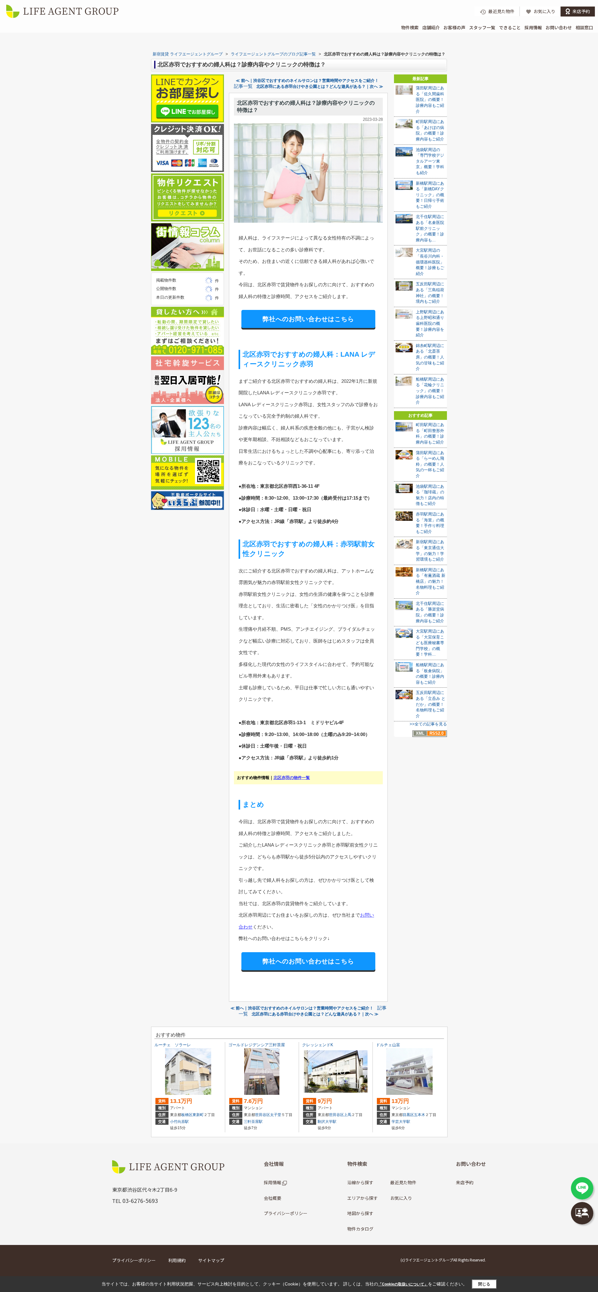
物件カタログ (360, 1229)
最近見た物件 (403, 1182)
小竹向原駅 (179, 1121)
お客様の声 (454, 27)
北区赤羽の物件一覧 (291, 777)
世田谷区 (262, 1115)
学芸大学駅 (401, 1121)
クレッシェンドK (317, 1045)
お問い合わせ (559, 27)
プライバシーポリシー (285, 1213)
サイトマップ (211, 1260)
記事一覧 (243, 86)
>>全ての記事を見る (428, 724)
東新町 (198, 1115)
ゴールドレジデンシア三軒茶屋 (256, 1045)
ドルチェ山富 (388, 1045)
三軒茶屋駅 (253, 1121)
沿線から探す (360, 1182)
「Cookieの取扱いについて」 (403, 1284)
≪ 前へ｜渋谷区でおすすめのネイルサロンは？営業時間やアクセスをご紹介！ (307, 80)
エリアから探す (362, 1198)
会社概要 (272, 1198)
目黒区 (408, 1115)
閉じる (484, 1283)
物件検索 (410, 27)
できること (510, 27)
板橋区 (186, 1115)
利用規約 (177, 1260)
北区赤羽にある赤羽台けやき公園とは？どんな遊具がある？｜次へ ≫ (319, 86)
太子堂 (275, 1115)
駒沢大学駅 (327, 1121)
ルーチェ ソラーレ (172, 1045)
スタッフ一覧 (482, 27)
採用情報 (533, 27)
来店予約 (464, 1182)
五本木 (419, 1115)
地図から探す (360, 1213)
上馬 (347, 1115)
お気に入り (401, 1198)
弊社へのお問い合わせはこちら (308, 319)
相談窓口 (584, 27)
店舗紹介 (431, 27)
